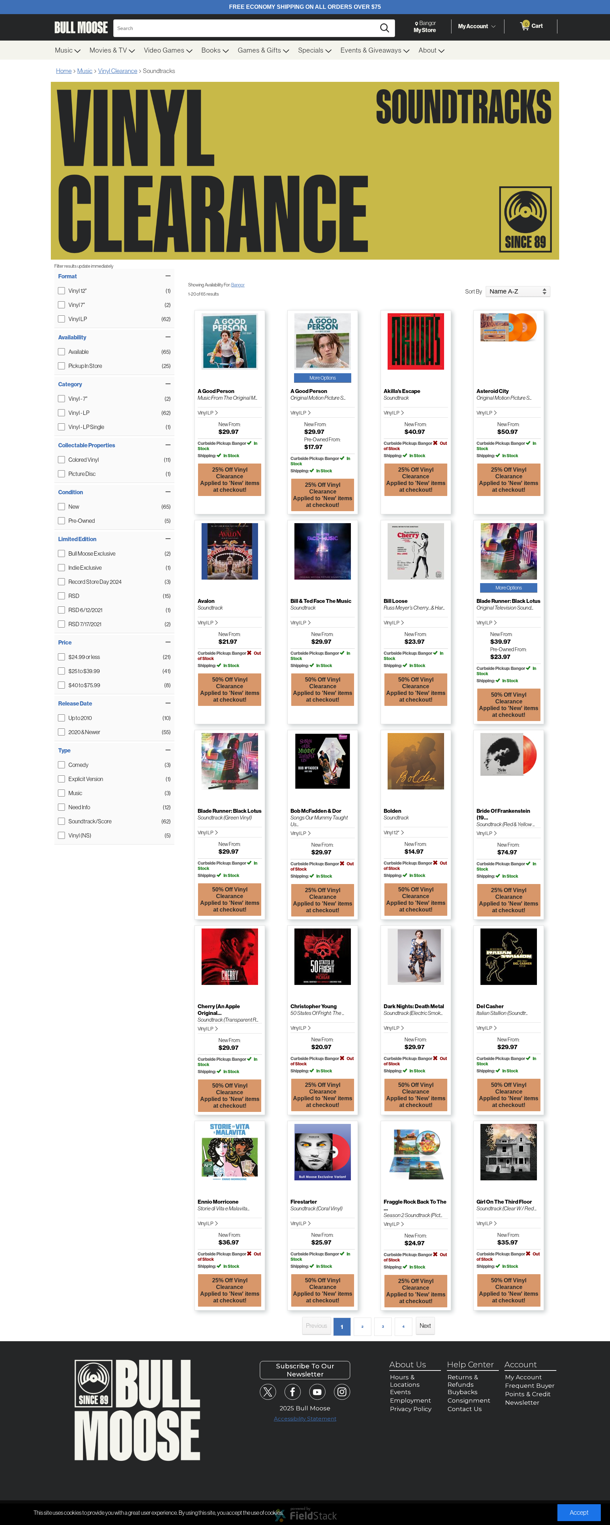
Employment (410, 1400)
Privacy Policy (410, 1408)
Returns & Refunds (463, 1380)
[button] (114, 276)
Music (84, 71)
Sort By (473, 291)
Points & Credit (528, 1394)
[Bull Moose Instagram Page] (342, 1392)
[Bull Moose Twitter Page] (267, 1392)
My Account (473, 26)
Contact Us (465, 1408)
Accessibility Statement (305, 1418)
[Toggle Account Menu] (493, 26)
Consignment (469, 1400)
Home (64, 71)
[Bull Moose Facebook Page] (292, 1392)
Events (400, 1392)
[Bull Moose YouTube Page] (317, 1392)
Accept (579, 1512)
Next (425, 1325)
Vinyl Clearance (117, 71)
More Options (323, 378)
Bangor (238, 285)
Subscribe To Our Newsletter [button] (305, 1370)
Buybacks (463, 1392)
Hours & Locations (405, 1380)
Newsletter (522, 1402)
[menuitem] (68, 50)
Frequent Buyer (530, 1385)
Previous (316, 1325)
